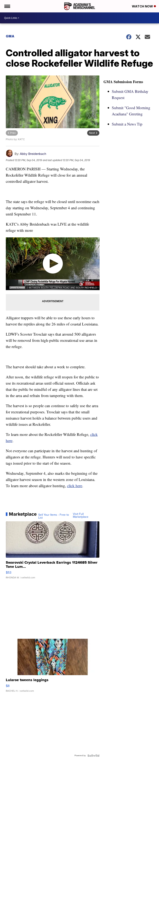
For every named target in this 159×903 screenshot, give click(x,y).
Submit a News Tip (127, 124)
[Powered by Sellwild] (93, 755)
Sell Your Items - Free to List (53, 516)
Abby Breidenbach (33, 154)
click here (74, 485)
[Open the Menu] (7, 6)
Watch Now (143, 6)
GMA (10, 36)
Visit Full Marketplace (80, 515)
